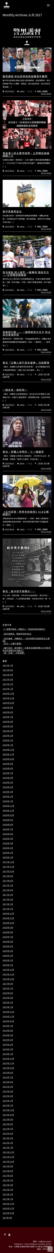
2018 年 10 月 (8, 815)
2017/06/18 (9, 529)
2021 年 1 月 (8, 689)
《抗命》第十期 (43, 374)
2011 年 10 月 (8, 1161)
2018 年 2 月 (8, 852)
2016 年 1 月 (8, 965)
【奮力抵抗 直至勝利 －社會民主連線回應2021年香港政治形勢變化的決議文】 (26, 649)
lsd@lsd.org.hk (44, 1241)
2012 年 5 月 (8, 1129)
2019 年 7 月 (8, 773)
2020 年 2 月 (8, 740)
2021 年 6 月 (8, 670)
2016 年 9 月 (8, 927)
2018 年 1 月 (8, 857)
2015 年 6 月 (8, 993)
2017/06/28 (9, 170)
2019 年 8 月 (8, 768)
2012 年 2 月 (8, 1143)
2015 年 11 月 (8, 974)
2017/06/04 (9, 606)
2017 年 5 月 (8, 894)
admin (22, 91)
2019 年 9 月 (8, 763)
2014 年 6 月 (8, 1030)
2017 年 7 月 (8, 885)
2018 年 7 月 (8, 829)
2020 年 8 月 (8, 712)
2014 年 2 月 (8, 1049)
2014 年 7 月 (8, 1026)
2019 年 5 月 (8, 782)
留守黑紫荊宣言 (12, 211)
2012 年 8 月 (8, 1124)
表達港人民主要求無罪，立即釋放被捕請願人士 (26, 154)
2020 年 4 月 (8, 731)
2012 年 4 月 (8, 1133)
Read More (46, 93)
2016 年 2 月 (8, 960)
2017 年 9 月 (8, 876)
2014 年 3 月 (8, 1044)
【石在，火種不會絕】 (12, 643)
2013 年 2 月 (8, 1100)
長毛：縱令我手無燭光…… (19, 591)
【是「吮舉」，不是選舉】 (14, 653)
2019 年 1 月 (8, 801)
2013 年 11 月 (8, 1063)
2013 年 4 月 (8, 1091)
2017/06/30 (9, 91)
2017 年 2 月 (8, 904)
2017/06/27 (9, 290)
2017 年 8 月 (8, 880)
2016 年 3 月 (8, 955)
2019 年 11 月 (8, 754)
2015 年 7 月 (8, 988)
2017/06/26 (9, 349)
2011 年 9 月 (8, 1166)
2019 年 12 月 (8, 749)
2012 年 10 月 (8, 1114)
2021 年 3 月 (8, 679)
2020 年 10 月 (8, 703)
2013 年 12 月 (8, 1058)
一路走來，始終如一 (15, 389)
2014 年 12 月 (8, 1012)
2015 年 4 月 (8, 997)
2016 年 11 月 (8, 918)
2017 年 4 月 (8, 899)
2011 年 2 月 (8, 1194)
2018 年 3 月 (8, 848)
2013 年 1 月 (8, 1105)
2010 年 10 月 (8, 1213)
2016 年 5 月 (8, 946)
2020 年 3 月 (8, 735)
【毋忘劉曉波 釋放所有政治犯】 (17, 634)
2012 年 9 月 (8, 1119)
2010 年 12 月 (8, 1203)
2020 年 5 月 (8, 726)
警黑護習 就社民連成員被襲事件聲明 (25, 76)
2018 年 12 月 (8, 806)
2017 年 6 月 (8, 890)
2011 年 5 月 (8, 1180)
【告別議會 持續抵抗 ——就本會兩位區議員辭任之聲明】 (26, 639)
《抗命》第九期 (43, 606)
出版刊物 (6, 376)
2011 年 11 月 (8, 1157)
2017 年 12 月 (8, 862)
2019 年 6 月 (8, 777)
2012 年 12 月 (8, 1110)
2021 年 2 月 (8, 684)
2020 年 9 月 (8, 707)
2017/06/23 (9, 374)
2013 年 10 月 (8, 1068)
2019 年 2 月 (8, 796)
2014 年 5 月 (8, 1035)
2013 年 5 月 (8, 1086)
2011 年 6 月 (8, 1175)
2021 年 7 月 (8, 665)
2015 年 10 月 (8, 979)
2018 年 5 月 (8, 838)
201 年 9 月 (7, 1217)
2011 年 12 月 (8, 1152)
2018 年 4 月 (8, 843)
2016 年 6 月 (8, 941)
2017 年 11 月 (8, 866)
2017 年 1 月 (8, 909)
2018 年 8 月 (8, 824)
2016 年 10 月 (8, 923)
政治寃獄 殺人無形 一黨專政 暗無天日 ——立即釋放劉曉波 (26, 273)
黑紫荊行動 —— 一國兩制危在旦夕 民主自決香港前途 (27, 333)
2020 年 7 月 (8, 717)
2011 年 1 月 (8, 1199)
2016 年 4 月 (8, 951)
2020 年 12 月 (8, 693)
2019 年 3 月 (8, 792)
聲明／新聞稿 (42, 91)
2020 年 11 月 (8, 698)
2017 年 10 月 (8, 871)
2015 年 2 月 (8, 1002)
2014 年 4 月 (8, 1040)
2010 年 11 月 (8, 1208)
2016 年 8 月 (8, 932)
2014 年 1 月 (8, 1054)
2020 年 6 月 (8, 721)
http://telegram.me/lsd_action (37, 1244)
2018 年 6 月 (8, 834)
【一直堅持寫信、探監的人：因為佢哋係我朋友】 (24, 629)
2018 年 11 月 (8, 810)
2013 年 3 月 (8, 1096)
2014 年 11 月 (8, 1016)
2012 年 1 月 (8, 1147)
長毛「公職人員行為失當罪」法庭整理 (26, 362)
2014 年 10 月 (8, 1021)
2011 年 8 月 (8, 1171)
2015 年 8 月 (8, 983)
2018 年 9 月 (8, 820)
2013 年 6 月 (8, 1082)
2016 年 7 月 (8, 937)
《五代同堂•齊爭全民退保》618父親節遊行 (26, 513)
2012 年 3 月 (8, 1138)
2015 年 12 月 (8, 969)
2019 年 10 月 (8, 759)
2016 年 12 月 (8, 913)
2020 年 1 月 (8, 745)
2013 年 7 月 (8, 1077)
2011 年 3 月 (8, 1189)
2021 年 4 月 (8, 675)
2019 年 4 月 (8, 787)
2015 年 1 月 (8, 1007)
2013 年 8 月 (8, 1072)
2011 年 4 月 (8, 1185)
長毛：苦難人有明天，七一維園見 (23, 451)
